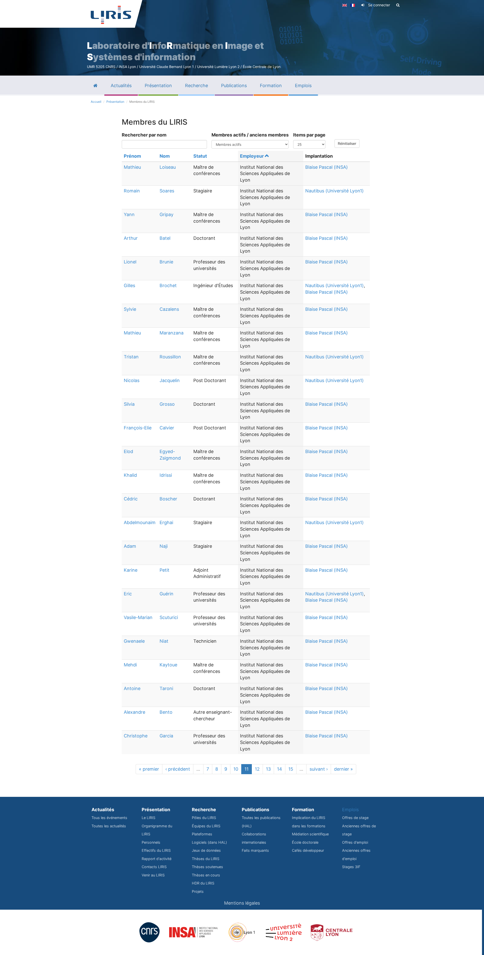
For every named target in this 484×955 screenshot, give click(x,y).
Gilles (129, 285)
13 (268, 769)
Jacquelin (170, 380)
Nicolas (131, 380)
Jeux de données (206, 850)
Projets (198, 891)
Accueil (96, 102)
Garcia (166, 735)
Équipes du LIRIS (206, 826)
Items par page (309, 135)
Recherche (204, 809)
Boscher (168, 498)
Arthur (131, 238)
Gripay (166, 214)
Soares (167, 190)
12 (257, 769)
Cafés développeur (308, 850)
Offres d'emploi (355, 842)
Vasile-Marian (138, 617)
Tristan (131, 356)
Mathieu (132, 167)
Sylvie (130, 309)
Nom (165, 156)
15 (290, 769)
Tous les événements (109, 817)
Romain (132, 190)
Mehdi (130, 664)
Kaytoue (168, 664)
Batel (165, 238)
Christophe (135, 735)
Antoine (132, 688)
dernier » (343, 769)
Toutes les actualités (109, 826)
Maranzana (172, 332)
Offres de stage (355, 817)
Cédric (131, 498)
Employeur (252, 156)
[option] (242, 38)
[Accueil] (111, 15)
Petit (164, 570)
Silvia (129, 404)
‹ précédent (177, 769)
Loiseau (168, 167)
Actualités (103, 809)
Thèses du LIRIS (205, 859)
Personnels (151, 842)
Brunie (166, 261)
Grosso (167, 404)
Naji (164, 546)
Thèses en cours (206, 875)
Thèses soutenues (207, 867)
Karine (130, 570)
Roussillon (170, 356)
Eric (128, 593)
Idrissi (166, 475)
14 (279, 769)
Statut (200, 156)
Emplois (350, 809)
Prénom (132, 156)
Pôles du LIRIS (204, 817)
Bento (166, 712)
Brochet (168, 285)
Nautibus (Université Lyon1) (334, 190)
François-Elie (138, 427)
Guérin (166, 593)
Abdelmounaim (140, 522)
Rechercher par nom (144, 135)
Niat (164, 641)
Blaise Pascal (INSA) (326, 167)
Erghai (166, 522)
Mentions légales (242, 903)
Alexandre (134, 712)
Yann (129, 214)
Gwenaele (134, 641)
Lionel (130, 261)
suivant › (319, 769)
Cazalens (169, 309)
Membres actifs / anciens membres (250, 135)
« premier (149, 769)
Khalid (130, 475)
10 (235, 769)
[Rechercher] (398, 5)
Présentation (115, 102)
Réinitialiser (347, 143)
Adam (130, 546)
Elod (128, 451)
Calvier (167, 427)
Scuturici (169, 617)
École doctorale (305, 842)
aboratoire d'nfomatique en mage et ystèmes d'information (175, 51)
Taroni (166, 688)
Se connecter (379, 5)
